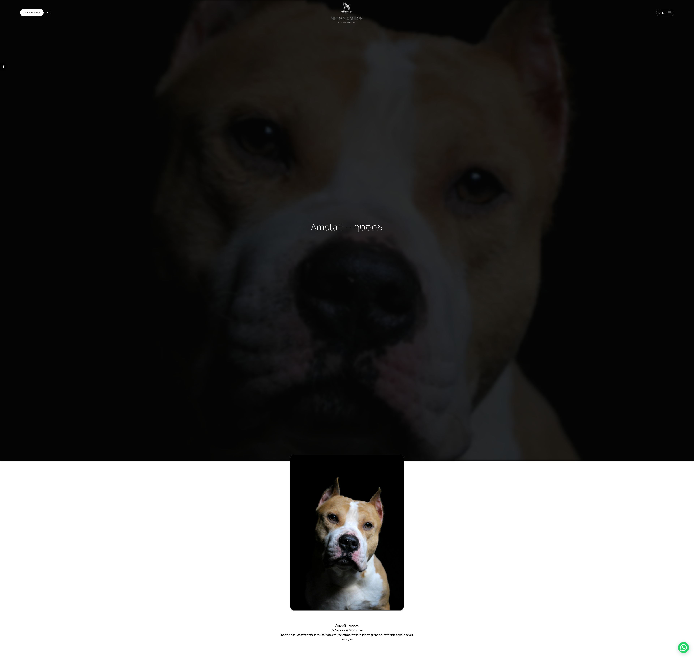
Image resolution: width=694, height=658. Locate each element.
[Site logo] (347, 12)
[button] (3, 66)
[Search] (49, 12)
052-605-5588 (32, 12)
